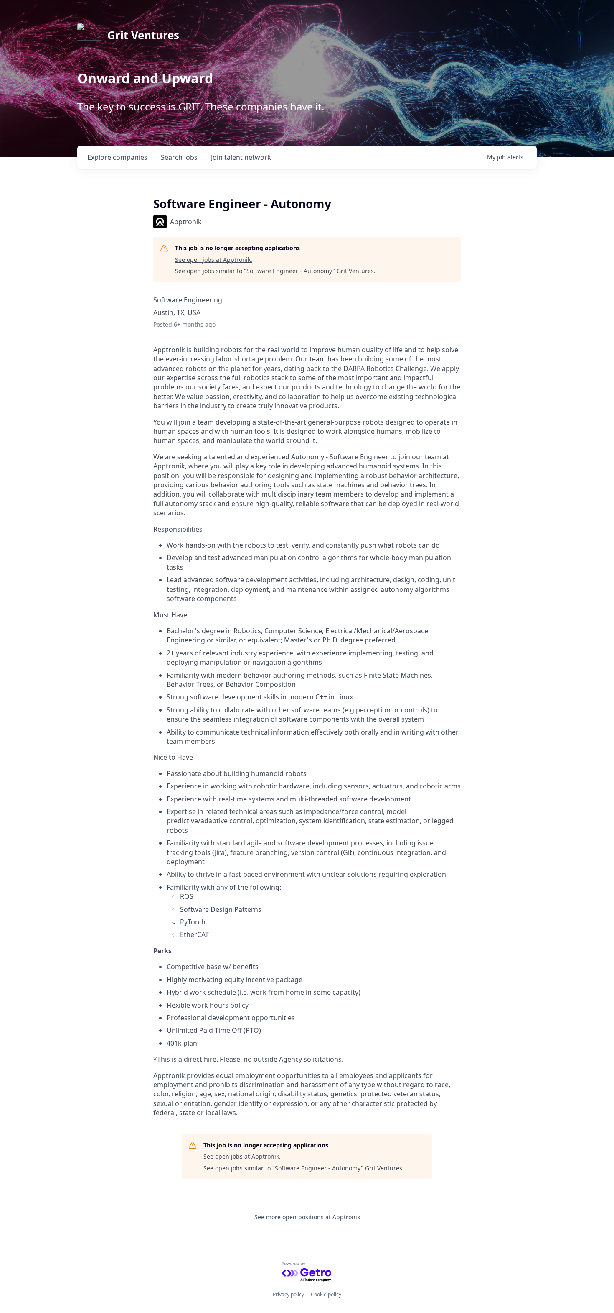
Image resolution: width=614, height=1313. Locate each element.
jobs (179, 157)
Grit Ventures (143, 35)
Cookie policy (326, 1294)
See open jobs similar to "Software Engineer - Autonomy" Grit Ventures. (275, 271)
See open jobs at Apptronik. (213, 260)
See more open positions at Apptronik (307, 1217)
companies (117, 157)
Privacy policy (288, 1294)
